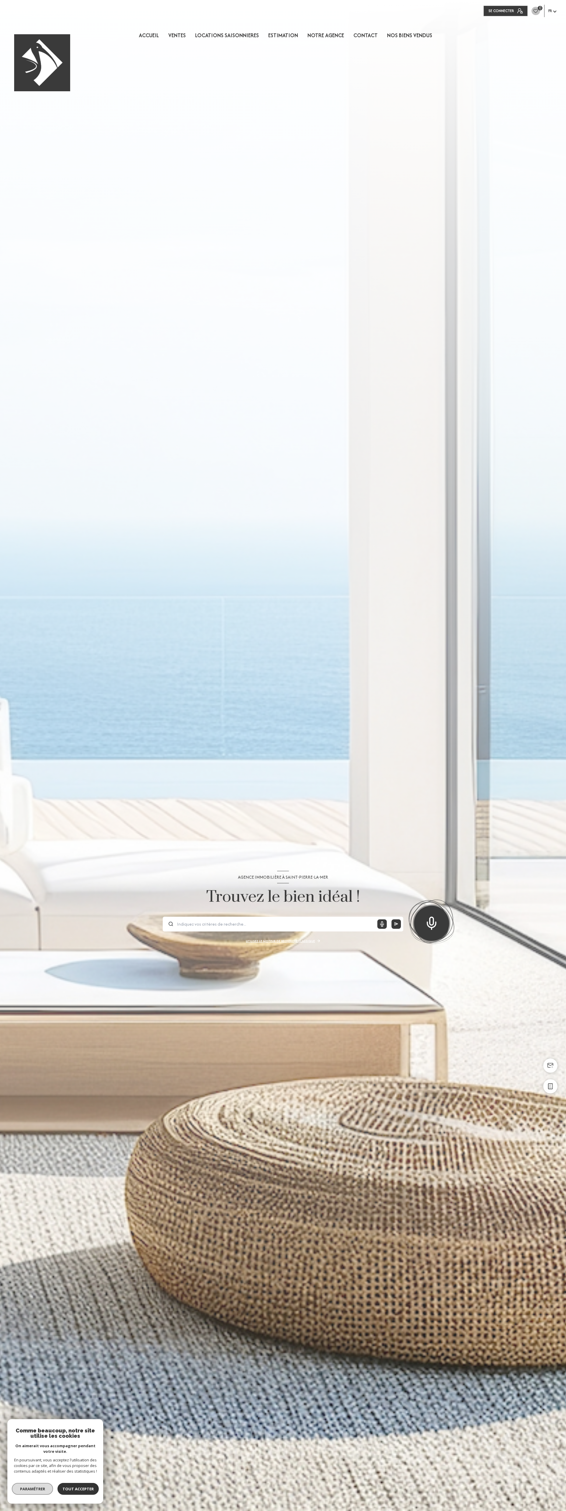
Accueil (149, 35)
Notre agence (325, 35)
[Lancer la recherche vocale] (431, 921)
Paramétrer (32, 1489)
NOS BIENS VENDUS (409, 35)
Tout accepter (78, 1489)
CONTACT (365, 35)
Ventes (177, 35)
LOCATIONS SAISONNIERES (227, 35)
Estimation (283, 35)
